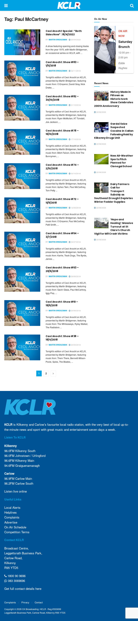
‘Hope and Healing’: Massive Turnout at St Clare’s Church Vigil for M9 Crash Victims (113, 226)
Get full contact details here (22, 588)
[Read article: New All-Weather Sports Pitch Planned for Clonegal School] (101, 159)
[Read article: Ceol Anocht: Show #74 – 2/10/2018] (22, 176)
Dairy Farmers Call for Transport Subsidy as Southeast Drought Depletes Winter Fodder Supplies (113, 193)
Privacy (25, 602)
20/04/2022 (75, 39)
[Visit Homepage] (68, 5)
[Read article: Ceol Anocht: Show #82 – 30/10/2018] (22, 108)
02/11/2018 (75, 71)
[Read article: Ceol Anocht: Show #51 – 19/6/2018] (22, 313)
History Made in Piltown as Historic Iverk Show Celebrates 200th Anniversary (113, 99)
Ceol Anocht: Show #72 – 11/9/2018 (62, 200)
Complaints (11, 517)
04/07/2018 (75, 242)
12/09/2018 (75, 207)
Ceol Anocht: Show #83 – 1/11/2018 (62, 64)
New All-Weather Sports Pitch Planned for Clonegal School (121, 161)
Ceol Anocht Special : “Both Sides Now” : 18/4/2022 (64, 32)
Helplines (10, 512)
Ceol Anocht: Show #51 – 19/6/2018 (62, 303)
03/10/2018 (75, 173)
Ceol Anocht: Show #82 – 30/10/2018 (62, 98)
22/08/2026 (101, 112)
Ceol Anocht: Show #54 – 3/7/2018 (62, 235)
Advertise (10, 522)
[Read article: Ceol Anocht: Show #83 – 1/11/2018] (22, 73)
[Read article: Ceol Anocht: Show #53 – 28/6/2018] (22, 279)
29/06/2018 (75, 276)
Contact (39, 602)
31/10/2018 (75, 105)
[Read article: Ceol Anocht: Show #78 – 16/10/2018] (22, 142)
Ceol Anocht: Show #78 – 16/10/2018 (62, 132)
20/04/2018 (75, 345)
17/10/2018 (75, 139)
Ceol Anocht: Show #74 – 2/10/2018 (62, 166)
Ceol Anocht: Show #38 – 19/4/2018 (62, 338)
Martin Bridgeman (58, 39)
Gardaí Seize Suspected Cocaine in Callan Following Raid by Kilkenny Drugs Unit (113, 131)
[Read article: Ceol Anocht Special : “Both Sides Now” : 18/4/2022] (22, 42)
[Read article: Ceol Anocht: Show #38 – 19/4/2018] (22, 347)
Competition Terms (16, 532)
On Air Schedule (15, 527)
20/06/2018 (75, 310)
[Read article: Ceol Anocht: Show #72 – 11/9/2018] (22, 210)
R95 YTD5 (11, 567)
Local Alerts (12, 507)
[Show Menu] (6, 5)
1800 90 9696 (16, 575)
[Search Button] (132, 5)
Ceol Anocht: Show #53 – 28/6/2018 (62, 269)
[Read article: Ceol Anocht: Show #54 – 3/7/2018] (22, 244)
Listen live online (15, 491)
